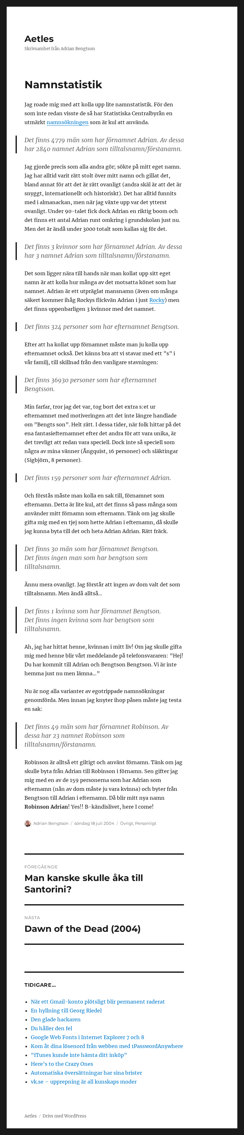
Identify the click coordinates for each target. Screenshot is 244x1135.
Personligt (145, 823)
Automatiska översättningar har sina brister (86, 1073)
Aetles (39, 38)
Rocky (157, 300)
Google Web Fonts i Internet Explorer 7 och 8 (87, 1037)
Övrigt (126, 823)
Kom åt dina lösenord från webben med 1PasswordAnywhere (107, 1046)
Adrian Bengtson (51, 823)
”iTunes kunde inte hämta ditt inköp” (79, 1055)
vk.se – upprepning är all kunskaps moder (84, 1081)
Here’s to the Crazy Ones (62, 1064)
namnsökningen (68, 122)
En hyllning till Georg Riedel (66, 1010)
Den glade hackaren (56, 1019)
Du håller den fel (51, 1028)
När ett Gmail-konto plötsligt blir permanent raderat (98, 1001)
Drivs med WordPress (64, 1116)
